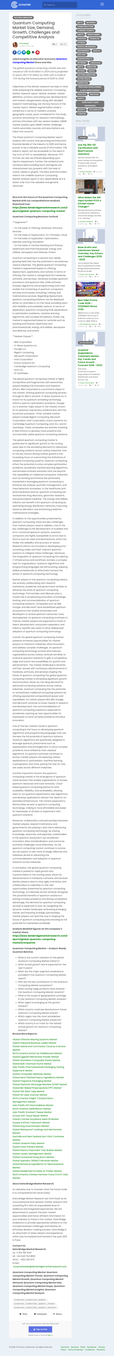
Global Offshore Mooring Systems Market (35, 1039)
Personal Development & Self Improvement (90, 89)
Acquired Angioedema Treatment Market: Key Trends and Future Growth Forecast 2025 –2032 (90, 358)
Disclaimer (92, 1347)
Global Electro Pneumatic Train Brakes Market (37, 1150)
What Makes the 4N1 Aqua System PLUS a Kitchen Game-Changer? (89, 202)
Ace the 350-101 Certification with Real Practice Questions (88, 149)
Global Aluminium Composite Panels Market (36, 1060)
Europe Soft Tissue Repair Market (30, 1115)
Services (75, 1347)
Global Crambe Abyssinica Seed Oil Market (36, 1119)
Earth (80, 34)
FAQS (83, 1347)
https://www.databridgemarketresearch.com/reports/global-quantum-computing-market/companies (40, 939)
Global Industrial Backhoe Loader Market (34, 1042)
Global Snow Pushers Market (28, 1146)
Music (92, 71)
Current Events (85, 30)
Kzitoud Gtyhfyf (86, 172)
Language (96, 62)
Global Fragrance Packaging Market (32, 1080)
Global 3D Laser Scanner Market (30, 1094)
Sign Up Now (41, 1329)
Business (91, 22)
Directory (101, 1349)
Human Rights (84, 58)
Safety (80, 98)
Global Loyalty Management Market (32, 1153)
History (81, 54)
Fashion (81, 38)
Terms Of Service (76, 1349)
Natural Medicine (23, 17)
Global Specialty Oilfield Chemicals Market (35, 1160)
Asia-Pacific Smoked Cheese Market (32, 1112)
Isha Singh (24, 43)
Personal (83, 137)
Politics (81, 94)
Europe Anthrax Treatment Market (31, 1122)
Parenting (82, 83)
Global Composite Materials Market (32, 1074)
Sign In (50, 1335)
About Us (65, 1347)
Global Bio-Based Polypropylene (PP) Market (37, 1087)
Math (80, 67)
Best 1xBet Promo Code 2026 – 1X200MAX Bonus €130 (87, 305)
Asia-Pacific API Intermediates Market (33, 1105)
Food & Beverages (86, 46)
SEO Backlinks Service (88, 324)
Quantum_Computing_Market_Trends (34, 1303)
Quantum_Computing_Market (30, 1300)
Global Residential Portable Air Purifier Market (37, 1171)
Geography (83, 50)
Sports (81, 109)
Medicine (91, 67)
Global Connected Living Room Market (33, 1157)
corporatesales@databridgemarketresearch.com (40, 1266)
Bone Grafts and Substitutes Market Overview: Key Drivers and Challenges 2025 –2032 (90, 253)
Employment (94, 34)
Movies (81, 71)
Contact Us (90, 1349)
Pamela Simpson (86, 221)
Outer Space (83, 79)
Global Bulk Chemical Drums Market (32, 1063)
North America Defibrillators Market (32, 1108)
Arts (79, 22)
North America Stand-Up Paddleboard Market (37, 1053)
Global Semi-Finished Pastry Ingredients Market (38, 1077)
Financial (95, 38)
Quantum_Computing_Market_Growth (35, 1307)
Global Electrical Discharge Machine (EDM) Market (40, 1084)
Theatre (81, 113)
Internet (81, 62)
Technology (95, 109)
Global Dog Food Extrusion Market (31, 1126)
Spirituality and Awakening (90, 104)
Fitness (81, 42)
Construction (85, 26)
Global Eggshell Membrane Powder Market (36, 1056)
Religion (94, 94)
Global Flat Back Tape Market (29, 1091)
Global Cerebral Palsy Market (28, 1143)
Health (96, 50)
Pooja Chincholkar (87, 274)
